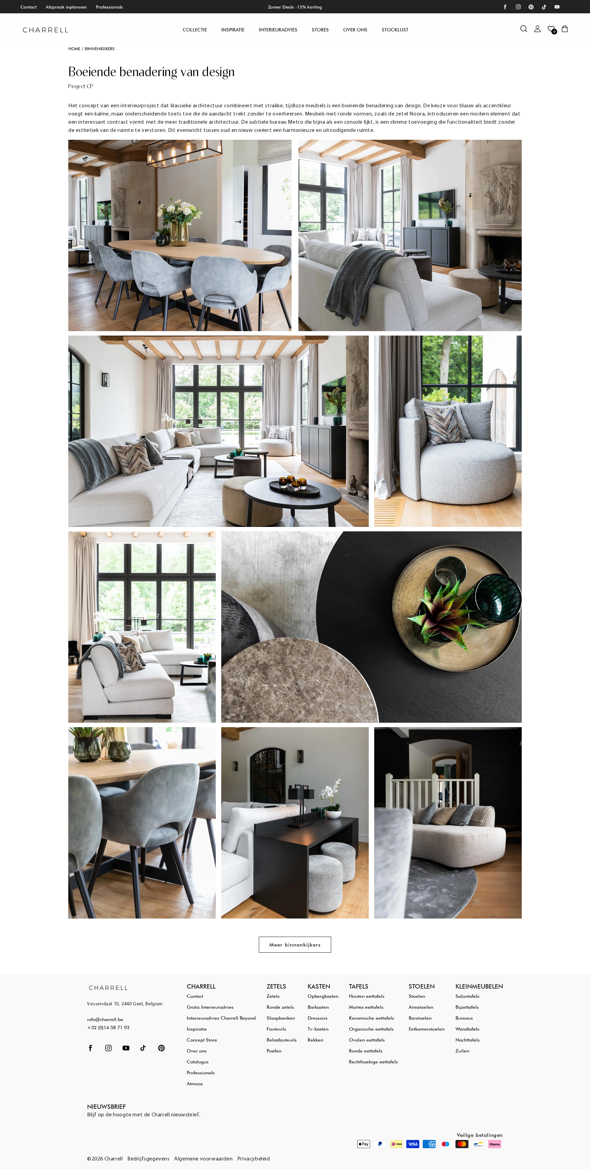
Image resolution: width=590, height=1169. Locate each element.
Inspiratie (197, 1029)
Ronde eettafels (365, 1051)
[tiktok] (544, 7)
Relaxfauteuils (282, 1040)
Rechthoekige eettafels (373, 1061)
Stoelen (417, 996)
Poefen (274, 1051)
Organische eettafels (371, 1029)
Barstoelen (420, 1018)
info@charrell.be (105, 1019)
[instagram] (518, 7)
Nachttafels (467, 1040)
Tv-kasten (318, 1029)
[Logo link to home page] (108, 987)
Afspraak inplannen (66, 7)
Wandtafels (467, 1029)
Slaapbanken (281, 1018)
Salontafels (467, 996)
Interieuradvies (278, 29)
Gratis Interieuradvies (210, 1007)
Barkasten (318, 1007)
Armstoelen (421, 1007)
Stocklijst (395, 29)
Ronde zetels (280, 1007)
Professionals (109, 7)
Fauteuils (276, 1029)
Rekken (315, 1040)
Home (74, 48)
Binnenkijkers (100, 48)
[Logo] (45, 30)
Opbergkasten (323, 996)
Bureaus (464, 1018)
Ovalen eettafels (367, 1040)
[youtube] (557, 7)
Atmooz (195, 1083)
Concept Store (202, 1040)
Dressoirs (317, 1018)
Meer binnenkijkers (295, 945)
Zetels (273, 996)
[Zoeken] (527, 32)
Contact (28, 7)
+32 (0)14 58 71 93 (108, 1027)
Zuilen (462, 1051)
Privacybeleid (253, 1159)
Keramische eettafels (371, 1018)
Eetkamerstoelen (427, 1029)
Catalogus (198, 1061)
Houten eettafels (366, 996)
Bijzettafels (467, 1007)
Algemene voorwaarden (203, 1159)
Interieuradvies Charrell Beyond (221, 1018)
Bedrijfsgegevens (148, 1159)
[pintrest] (531, 7)
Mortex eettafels (366, 1007)
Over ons (355, 29)
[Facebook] (505, 7)
